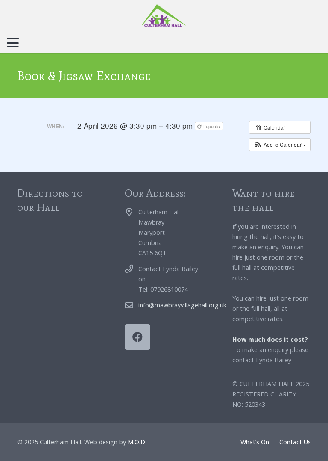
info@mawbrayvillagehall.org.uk (182, 305)
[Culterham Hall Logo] (164, 16)
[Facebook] (137, 337)
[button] (12, 43)
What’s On (254, 442)
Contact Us (295, 442)
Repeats (211, 126)
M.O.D (136, 442)
